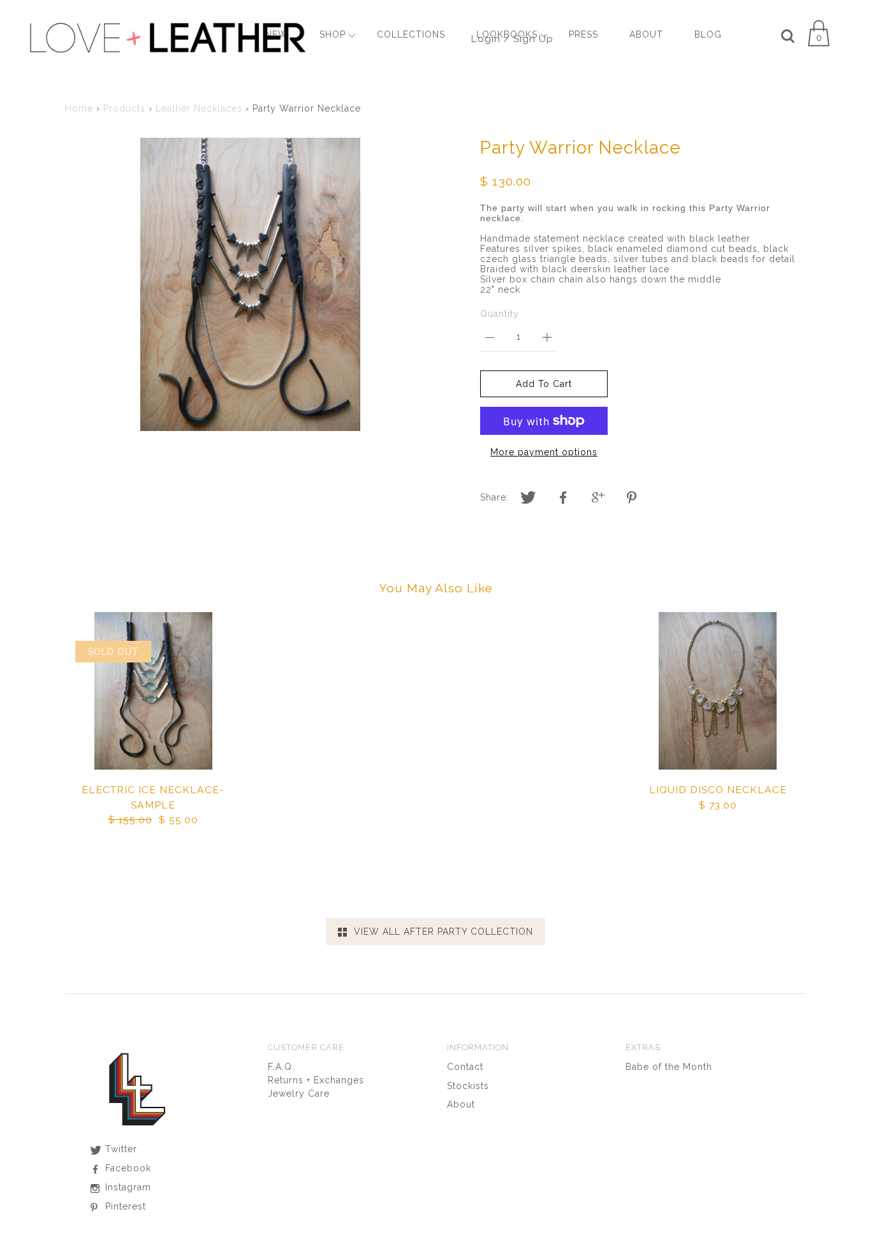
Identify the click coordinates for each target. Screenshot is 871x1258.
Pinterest (124, 1206)
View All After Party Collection (440, 931)
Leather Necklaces (199, 108)
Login (486, 39)
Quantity (499, 314)
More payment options (543, 452)
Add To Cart (544, 384)
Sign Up (533, 39)
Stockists (468, 1086)
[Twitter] (528, 498)
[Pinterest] (633, 498)
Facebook (126, 1168)
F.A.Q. (281, 1067)
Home (79, 108)
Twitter (119, 1149)
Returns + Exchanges (316, 1080)
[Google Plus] (598, 498)
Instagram (126, 1187)
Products (124, 108)
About (461, 1104)
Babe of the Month (669, 1067)
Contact (465, 1067)
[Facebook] (563, 498)
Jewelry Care (299, 1093)
